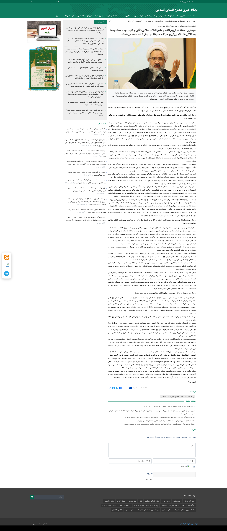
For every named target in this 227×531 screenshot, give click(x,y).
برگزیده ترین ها (177, 21)
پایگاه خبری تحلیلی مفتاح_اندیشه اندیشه (116, 505)
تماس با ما (57, 15)
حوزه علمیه (177, 501)
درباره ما (33, 523)
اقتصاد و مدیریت (111, 15)
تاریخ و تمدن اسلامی (85, 15)
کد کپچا (150, 473)
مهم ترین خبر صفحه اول (152, 21)
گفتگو (170, 21)
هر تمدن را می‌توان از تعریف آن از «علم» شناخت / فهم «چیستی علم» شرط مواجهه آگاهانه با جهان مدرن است (86, 61)
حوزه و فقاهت (169, 15)
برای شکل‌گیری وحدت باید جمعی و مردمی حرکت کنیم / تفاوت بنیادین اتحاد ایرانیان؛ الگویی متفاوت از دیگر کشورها (85, 113)
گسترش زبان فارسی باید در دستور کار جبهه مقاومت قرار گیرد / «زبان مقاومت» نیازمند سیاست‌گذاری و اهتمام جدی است (85, 30)
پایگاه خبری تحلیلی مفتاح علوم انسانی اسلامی (178, 509)
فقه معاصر (132, 501)
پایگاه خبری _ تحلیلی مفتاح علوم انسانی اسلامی (177, 505)
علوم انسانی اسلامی (152, 501)
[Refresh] (194, 466)
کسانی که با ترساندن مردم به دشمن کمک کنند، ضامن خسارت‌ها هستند (86, 69)
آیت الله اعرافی (189, 501)
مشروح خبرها (164, 21)
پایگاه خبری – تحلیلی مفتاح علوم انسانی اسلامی (177, 396)
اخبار (184, 21)
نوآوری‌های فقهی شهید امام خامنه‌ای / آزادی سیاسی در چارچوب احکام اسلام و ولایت (85, 103)
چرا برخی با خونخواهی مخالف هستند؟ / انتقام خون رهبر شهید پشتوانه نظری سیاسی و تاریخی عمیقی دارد (85, 85)
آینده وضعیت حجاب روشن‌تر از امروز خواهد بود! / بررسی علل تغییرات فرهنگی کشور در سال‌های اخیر (84, 77)
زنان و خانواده (98, 15)
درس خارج (166, 501)
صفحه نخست (192, 15)
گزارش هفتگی (117, 509)
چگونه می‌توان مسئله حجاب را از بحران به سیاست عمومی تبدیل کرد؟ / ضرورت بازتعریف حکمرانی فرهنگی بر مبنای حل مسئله (84, 52)
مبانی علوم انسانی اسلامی (154, 15)
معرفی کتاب (121, 501)
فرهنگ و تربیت (137, 15)
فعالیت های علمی (69, 15)
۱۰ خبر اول (189, 21)
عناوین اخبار (181, 15)
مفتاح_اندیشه (109, 501)
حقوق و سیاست (124, 15)
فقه (140, 501)
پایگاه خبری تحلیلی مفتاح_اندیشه (146, 505)
